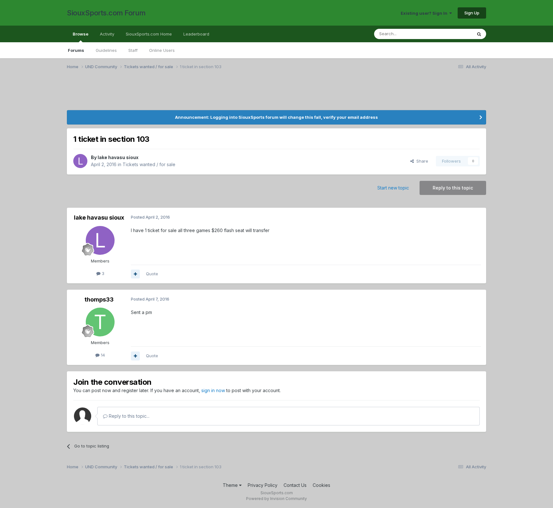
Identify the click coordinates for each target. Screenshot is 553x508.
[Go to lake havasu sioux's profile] (80, 161)
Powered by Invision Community (276, 498)
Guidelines (106, 50)
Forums (76, 50)
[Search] (479, 34)
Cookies (321, 485)
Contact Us (295, 485)
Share (421, 161)
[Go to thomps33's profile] (100, 322)
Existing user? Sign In (425, 13)
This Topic (453, 33)
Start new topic (393, 187)
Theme (231, 485)
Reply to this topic (453, 187)
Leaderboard (196, 33)
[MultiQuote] (135, 274)
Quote (152, 273)
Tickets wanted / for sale (149, 164)
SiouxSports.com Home (149, 33)
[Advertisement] (259, 93)
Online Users (162, 50)
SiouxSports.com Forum (106, 13)
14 (102, 355)
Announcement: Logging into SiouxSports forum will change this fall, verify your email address (276, 117)
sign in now (213, 390)
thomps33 (99, 299)
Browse (80, 33)
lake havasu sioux (118, 157)
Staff (133, 50)
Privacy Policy (262, 485)
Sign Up (471, 12)
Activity (107, 33)
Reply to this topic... (128, 416)
